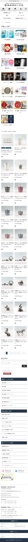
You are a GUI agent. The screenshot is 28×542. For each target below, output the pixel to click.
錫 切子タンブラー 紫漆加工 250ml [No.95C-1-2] (21, 197)
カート (16, 536)
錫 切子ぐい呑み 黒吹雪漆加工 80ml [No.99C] (21, 220)
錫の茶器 (4, 386)
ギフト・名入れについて (7, 465)
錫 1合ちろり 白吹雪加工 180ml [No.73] (21, 148)
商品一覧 (21, 12)
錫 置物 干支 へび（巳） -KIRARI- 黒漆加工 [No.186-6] (21, 292)
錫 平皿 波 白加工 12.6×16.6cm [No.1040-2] (7, 151)
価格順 (9, 131)
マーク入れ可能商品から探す (8, 433)
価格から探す (5, 418)
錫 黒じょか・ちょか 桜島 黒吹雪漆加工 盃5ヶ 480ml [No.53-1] (7, 267)
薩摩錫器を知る (7, 12)
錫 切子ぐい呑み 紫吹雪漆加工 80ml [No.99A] (7, 243)
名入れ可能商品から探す (7, 429)
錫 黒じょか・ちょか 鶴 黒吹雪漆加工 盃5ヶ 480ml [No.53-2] (21, 267)
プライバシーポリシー (5, 528)
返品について (3, 526)
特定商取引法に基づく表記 (20, 526)
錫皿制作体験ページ (6, 457)
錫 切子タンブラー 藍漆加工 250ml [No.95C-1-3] (7, 220)
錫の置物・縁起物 (5, 398)
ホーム (2, 22)
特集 (7, 15)
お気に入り (3, 536)
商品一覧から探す (6, 414)
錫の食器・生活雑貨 (6, 390)
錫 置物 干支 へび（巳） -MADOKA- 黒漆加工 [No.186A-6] (21, 317)
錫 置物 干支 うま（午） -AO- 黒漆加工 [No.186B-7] (21, 341)
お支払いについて (4, 523)
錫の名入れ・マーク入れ (7, 405)
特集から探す (8, 22)
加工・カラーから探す (6, 426)
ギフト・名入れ (21, 15)
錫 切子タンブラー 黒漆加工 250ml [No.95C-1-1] (7, 197)
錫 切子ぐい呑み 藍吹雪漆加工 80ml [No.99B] (21, 243)
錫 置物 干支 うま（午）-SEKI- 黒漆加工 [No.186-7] (7, 317)
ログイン (2, 534)
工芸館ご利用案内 (7, 18)
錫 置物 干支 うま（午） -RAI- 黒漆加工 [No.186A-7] (7, 341)
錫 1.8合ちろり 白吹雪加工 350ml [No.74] (7, 174)
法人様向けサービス (6, 461)
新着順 (14, 131)
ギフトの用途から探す (7, 422)
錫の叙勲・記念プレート (7, 401)
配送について (17, 523)
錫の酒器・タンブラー (6, 382)
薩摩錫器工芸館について (21, 18)
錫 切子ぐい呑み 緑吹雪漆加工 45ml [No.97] (21, 174)
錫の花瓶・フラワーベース (7, 394)
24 (23, 353)
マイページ (17, 534)
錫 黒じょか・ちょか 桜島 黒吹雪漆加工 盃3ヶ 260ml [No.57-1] (7, 292)
